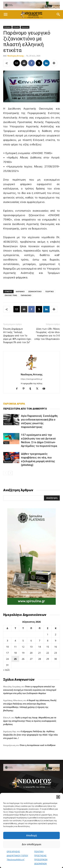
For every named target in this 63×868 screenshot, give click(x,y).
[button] (58, 797)
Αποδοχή (31, 835)
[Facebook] (31, 63)
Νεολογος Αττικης (15, 56)
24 (7, 658)
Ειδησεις (7, 27)
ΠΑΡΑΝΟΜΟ (26, 295)
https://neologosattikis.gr (31, 379)
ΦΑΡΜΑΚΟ (20, 291)
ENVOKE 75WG (11, 295)
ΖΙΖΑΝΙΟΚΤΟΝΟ (35, 291)
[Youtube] (45, 389)
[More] (54, 63)
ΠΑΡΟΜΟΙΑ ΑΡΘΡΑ (14, 403)
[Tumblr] (31, 389)
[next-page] (10, 473)
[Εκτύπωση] (24, 63)
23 (55, 652)
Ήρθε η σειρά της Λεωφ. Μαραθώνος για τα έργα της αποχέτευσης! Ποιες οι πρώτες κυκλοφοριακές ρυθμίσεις (29, 721)
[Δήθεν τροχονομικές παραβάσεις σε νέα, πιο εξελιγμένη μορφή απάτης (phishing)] (11, 457)
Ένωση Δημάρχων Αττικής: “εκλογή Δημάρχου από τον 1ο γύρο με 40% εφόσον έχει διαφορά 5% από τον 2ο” (17, 335)
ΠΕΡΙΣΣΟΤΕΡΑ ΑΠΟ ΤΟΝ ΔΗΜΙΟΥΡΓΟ (25, 408)
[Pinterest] (24, 389)
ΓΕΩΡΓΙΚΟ (49, 291)
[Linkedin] (46, 63)
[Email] (16, 63)
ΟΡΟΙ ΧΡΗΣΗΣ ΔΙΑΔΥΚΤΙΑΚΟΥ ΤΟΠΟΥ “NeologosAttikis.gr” (17, 855)
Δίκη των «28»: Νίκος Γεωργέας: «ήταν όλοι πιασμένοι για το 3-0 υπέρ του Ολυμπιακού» (47, 333)
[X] (39, 63)
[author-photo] (31, 370)
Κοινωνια (25, 27)
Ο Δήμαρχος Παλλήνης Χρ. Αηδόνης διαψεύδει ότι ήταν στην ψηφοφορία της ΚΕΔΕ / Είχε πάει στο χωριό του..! (30, 735)
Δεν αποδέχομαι (31, 844)
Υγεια (6, 443)
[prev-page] (5, 473)
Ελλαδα (16, 27)
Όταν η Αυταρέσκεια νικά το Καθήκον (38, 745)
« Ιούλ (6, 669)
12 (23, 646)
